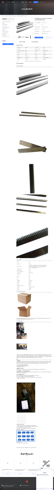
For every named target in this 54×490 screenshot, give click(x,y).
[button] (3, 465)
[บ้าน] (2, 2)
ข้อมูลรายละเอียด (22, 41)
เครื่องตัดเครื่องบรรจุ (34, 447)
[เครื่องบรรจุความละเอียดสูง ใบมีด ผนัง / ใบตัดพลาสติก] (20, 463)
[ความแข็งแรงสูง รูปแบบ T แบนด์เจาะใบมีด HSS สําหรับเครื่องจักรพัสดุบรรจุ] (46, 463)
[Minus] (51, 469)
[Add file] (37, 489)
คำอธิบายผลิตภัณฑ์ (35, 41)
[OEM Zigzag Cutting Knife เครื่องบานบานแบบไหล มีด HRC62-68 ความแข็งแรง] (7, 463)
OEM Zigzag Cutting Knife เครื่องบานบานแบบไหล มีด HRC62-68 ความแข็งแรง (7, 470)
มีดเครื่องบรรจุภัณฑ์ (21, 447)
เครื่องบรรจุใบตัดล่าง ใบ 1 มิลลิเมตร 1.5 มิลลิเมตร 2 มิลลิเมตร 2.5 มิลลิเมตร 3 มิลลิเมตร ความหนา (33, 470)
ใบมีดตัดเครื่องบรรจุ (27, 447)
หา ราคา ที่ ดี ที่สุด (38, 37)
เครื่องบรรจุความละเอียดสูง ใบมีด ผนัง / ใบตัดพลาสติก (20, 470)
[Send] (52, 489)
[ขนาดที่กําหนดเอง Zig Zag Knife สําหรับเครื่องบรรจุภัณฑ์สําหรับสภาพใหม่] (24, 26)
